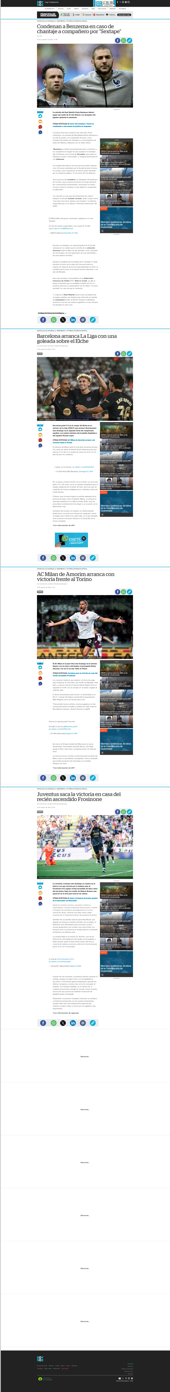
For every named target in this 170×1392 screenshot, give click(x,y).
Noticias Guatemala (46, 21)
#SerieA (40, 591)
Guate (69, 8)
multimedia (122, 8)
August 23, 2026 (87, 471)
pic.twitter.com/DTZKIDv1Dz (60, 729)
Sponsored (64, 1368)
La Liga (39, 353)
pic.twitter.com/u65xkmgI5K (60, 962)
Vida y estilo (102, 8)
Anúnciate (130, 1364)
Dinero (76, 8)
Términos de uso (128, 1371)
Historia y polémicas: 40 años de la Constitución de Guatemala (116, 224)
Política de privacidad (127, 1369)
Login (47, 2)
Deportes (85, 8)
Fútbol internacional (77, 21)
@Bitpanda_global (70, 726)
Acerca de (130, 1366)
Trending (112, 8)
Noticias (61, 8)
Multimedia (56, 1368)
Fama (93, 8)
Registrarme (54, 2)
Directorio (130, 1374)
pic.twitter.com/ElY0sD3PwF (83, 467)
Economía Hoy (49, 8)
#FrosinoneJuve (63, 959)
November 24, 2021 (71, 233)
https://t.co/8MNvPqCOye (63, 229)
